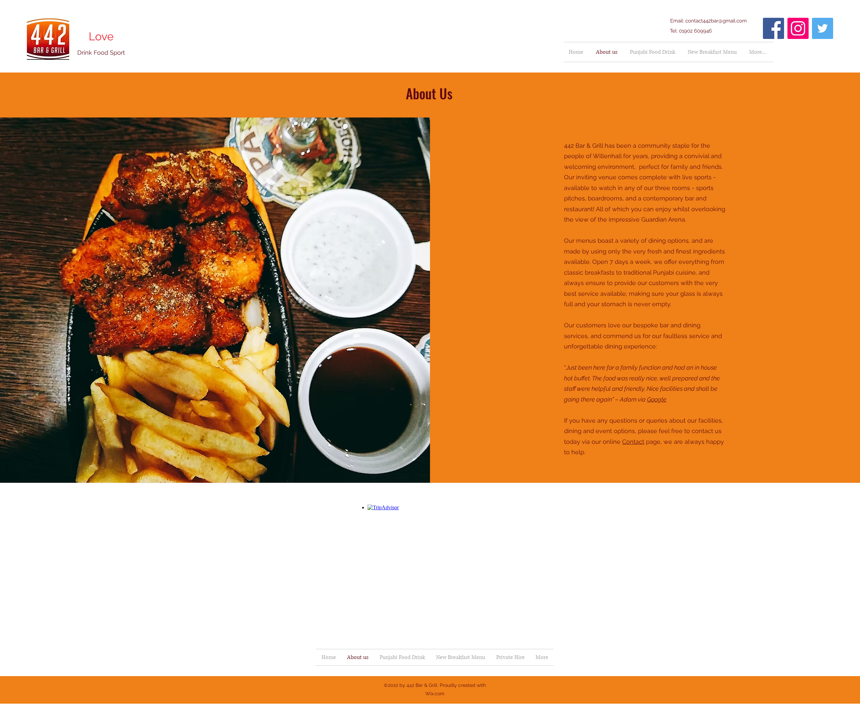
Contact (633, 441)
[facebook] (773, 28)
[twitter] (822, 28)
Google (656, 399)
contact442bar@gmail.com (716, 21)
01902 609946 (695, 31)
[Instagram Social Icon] (798, 28)
